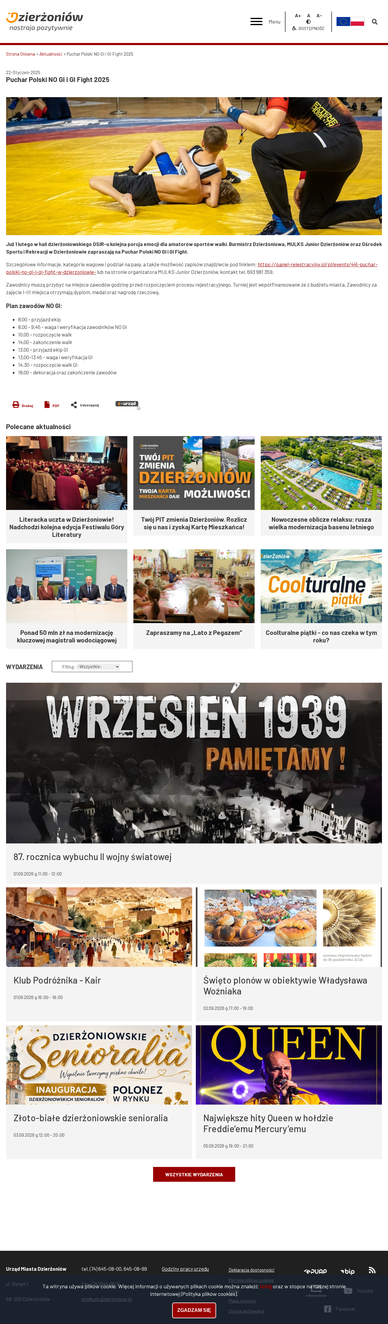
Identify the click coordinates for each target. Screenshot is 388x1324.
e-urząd (128, 405)
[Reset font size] (308, 15)
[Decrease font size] (319, 15)
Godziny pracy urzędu (185, 1269)
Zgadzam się (194, 1310)
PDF (55, 405)
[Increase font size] (298, 15)
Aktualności (50, 54)
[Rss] (372, 1271)
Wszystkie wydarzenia (194, 1174)
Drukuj (27, 405)
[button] (194, 166)
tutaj (265, 1286)
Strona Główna (20, 54)
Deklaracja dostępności (252, 1270)
